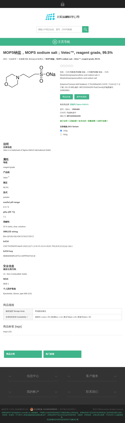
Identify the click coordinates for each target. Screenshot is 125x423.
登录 (62, 4)
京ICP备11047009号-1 (68, 409)
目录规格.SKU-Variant (69, 127)
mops (5, 332)
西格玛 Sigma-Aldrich (79, 104)
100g (65, 131)
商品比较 (66, 97)
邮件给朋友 (82, 97)
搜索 (85, 29)
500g (65, 135)
